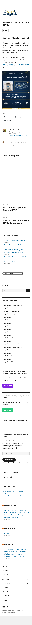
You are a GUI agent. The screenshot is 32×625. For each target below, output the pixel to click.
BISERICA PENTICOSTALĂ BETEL (11, 611)
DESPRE (5, 571)
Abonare (9, 460)
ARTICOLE (5, 579)
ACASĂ (4, 566)
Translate (17, 276)
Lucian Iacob (8, 142)
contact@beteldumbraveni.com (13, 496)
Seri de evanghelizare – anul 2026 (15, 240)
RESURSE (5, 596)
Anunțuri (23, 142)
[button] (10, 12)
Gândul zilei (9, 545)
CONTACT (5, 600)
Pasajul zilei (10, 529)
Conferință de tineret (11, 262)
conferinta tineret (18, 144)
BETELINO (6, 583)
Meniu (5, 30)
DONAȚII (5, 575)
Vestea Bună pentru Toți (12, 245)
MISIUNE (5, 592)
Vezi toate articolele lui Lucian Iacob (18, 135)
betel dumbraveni (7, 144)
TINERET (5, 587)
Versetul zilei (10, 505)
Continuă (8, 386)
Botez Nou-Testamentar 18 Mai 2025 (16, 257)
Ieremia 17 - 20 (9, 533)
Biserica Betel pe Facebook (14, 420)
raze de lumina (11, 146)
